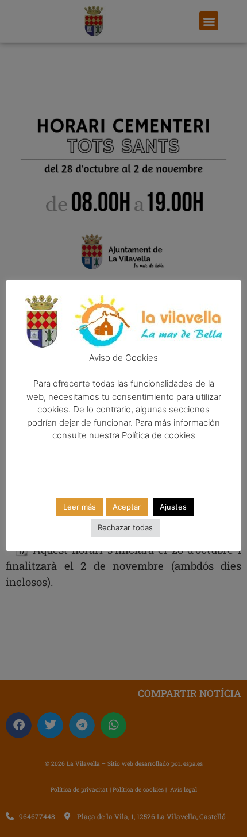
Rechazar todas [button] (125, 527)
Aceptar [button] (127, 506)
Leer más (79, 506)
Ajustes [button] (173, 506)
